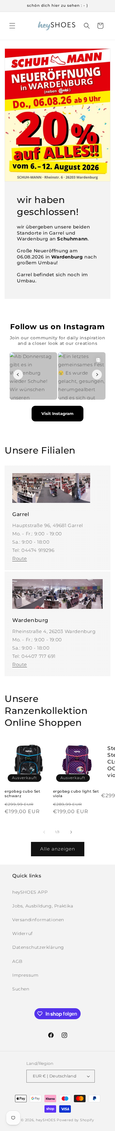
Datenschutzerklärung (38, 947)
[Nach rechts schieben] (71, 832)
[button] (12, 25)
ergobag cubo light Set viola (76, 793)
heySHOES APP (30, 892)
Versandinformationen (38, 919)
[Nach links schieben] (44, 832)
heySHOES (46, 1120)
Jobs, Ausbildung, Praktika (42, 906)
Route (19, 558)
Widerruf (22, 933)
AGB (17, 961)
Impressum (25, 975)
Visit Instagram (57, 413)
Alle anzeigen (57, 849)
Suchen (20, 989)
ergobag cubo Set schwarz (22, 793)
